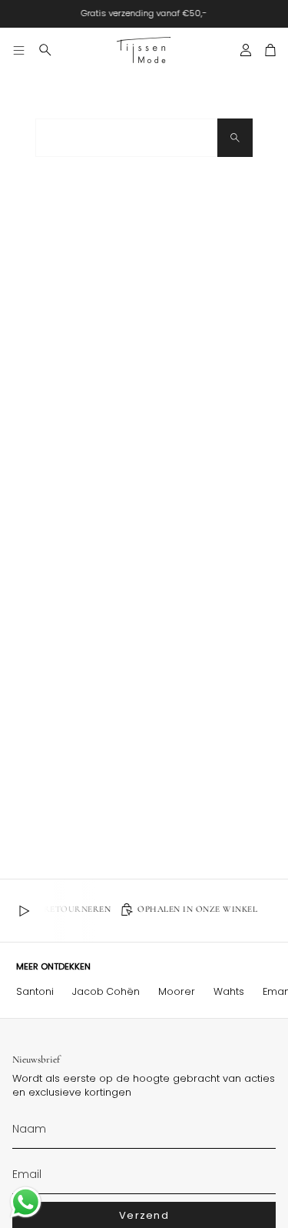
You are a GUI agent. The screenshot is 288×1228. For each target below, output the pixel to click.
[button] (45, 50)
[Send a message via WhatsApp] (26, 1202)
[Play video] (23, 911)
